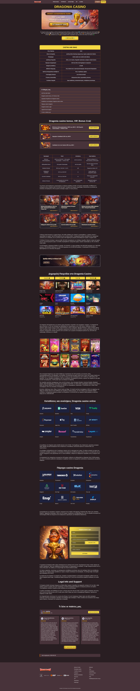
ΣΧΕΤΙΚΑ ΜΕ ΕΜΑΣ (45, 93)
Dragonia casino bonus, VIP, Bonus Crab (50, 95)
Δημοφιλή (46, 278)
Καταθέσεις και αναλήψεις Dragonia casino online (52, 101)
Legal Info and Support (46, 109)
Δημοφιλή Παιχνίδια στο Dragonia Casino (50, 98)
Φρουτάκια (92, 278)
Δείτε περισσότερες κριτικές (69, 647)
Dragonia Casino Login (46, 106)
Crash (77, 278)
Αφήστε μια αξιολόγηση (93, 612)
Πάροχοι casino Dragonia (46, 104)
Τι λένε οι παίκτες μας (46, 112)
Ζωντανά (61, 278)
